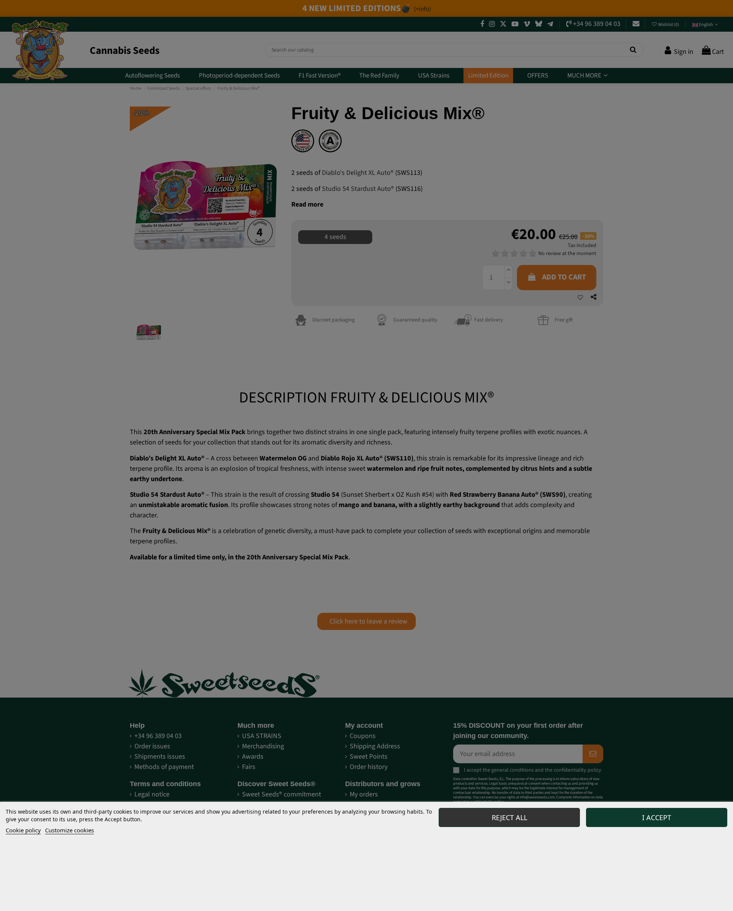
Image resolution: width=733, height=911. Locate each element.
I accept (656, 817)
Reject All (509, 817)
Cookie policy (23, 830)
